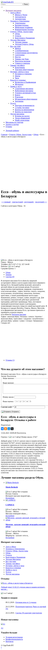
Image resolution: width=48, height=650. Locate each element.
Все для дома (15, 46)
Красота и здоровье (18, 80)
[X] (12, 428)
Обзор (8, 272)
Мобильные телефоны (24, 27)
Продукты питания (22, 61)
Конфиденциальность (14, 639)
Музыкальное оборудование (26, 99)
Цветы (17, 76)
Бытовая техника (21, 25)
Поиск (26, 4)
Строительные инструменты (26, 53)
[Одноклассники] (5, 428)
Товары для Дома (22, 59)
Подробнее (10, 498)
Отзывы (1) (10, 360)
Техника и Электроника (19, 21)
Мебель (18, 48)
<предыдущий (17, 202)
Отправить (15, 412)
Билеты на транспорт (23, 112)
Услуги (13, 103)
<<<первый (6, 202)
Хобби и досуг (16, 86)
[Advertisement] (24, 163)
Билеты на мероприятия (24, 110)
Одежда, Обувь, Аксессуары (21, 32)
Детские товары (21, 42)
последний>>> (41, 202)
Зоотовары (19, 101)
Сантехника (19, 55)
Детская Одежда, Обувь (24, 44)
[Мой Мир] (8, 428)
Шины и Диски (21, 15)
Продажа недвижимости (24, 105)
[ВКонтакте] (2, 428)
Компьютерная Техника (24, 29)
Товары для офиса (17, 65)
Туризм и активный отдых (25, 93)
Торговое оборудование (24, 70)
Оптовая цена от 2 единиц (25, 602)
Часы (17, 78)
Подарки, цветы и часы (19, 72)
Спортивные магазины (24, 89)
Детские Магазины (17, 40)
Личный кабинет (12, 131)
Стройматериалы (22, 51)
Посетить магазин (19, 314)
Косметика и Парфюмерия (25, 82)
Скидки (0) (10, 277)
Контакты (9, 641)
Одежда (18, 36)
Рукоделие (19, 97)
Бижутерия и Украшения (25, 38)
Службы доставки (22, 108)
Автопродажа (20, 19)
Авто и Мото (15, 13)
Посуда (18, 57)
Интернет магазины (13, 10)
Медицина (19, 84)
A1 (2, 628)
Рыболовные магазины (24, 91)
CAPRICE (10, 505)
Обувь (17, 34)
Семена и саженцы (22, 63)
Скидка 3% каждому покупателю (28, 613)
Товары (9, 275)
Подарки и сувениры (23, 74)
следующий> (29, 202)
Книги (17, 95)
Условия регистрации (14, 637)
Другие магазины (17, 114)
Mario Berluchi (12, 487)
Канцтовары (20, 67)
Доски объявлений (22, 118)
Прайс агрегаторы (22, 120)
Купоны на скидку (22, 116)
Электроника (20, 23)
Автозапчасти (20, 17)
